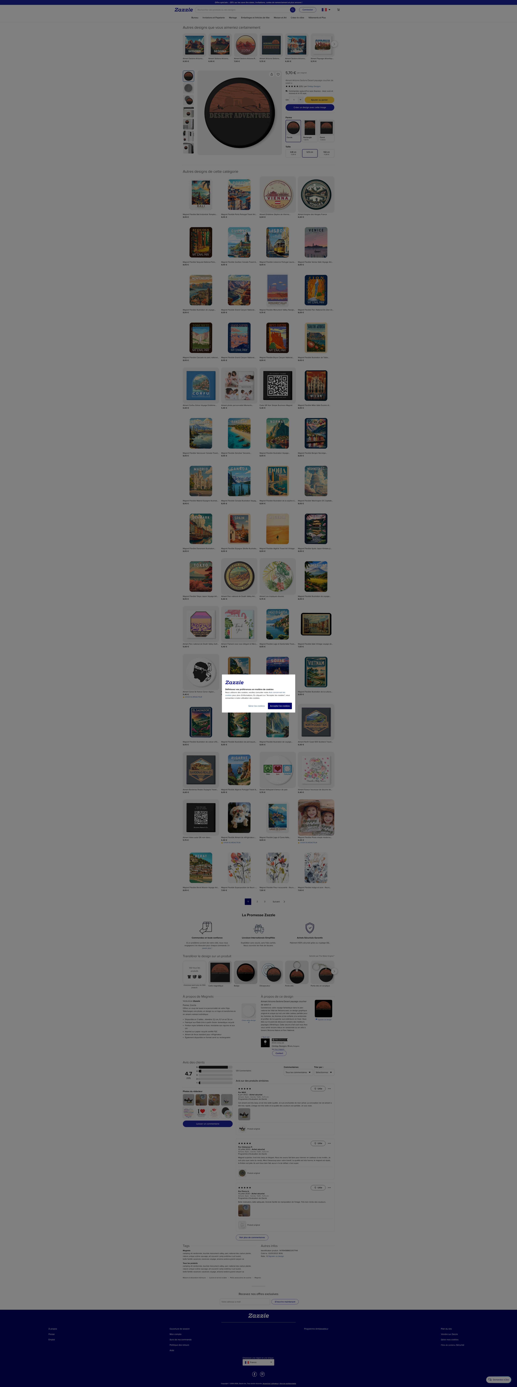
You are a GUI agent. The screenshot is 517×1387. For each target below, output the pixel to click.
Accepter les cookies (280, 706)
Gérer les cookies (256, 706)
